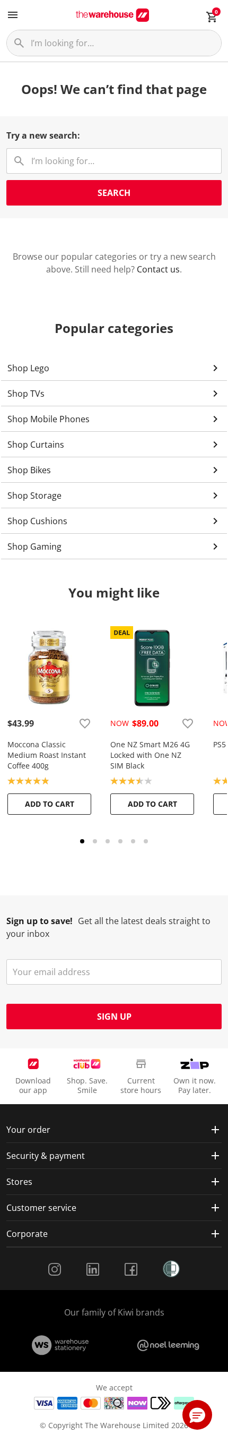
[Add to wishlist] (84, 723)
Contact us (158, 269)
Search (114, 193)
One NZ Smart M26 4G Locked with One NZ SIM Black (150, 755)
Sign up (114, 1016)
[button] (197, 1415)
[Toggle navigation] (12, 14)
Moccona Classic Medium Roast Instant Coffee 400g (46, 755)
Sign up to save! (39, 921)
